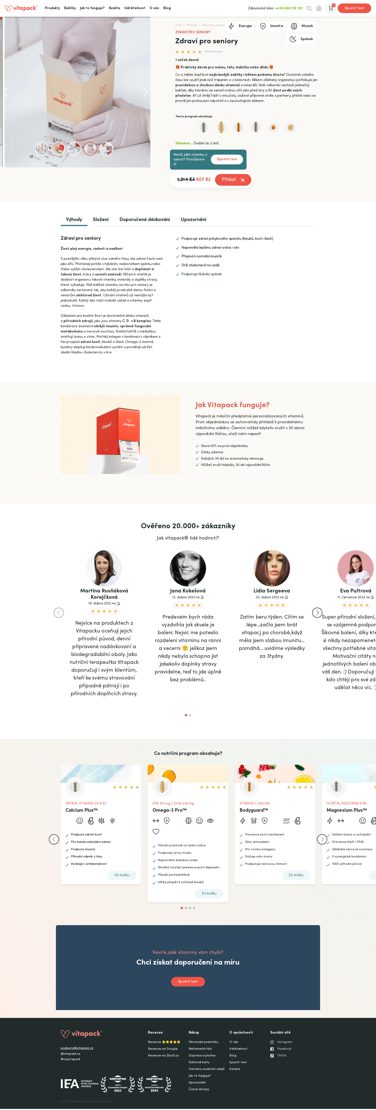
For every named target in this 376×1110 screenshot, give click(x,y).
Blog (232, 1055)
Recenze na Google (163, 1049)
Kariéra (234, 1069)
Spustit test (354, 8)
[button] (309, 8)
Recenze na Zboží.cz (163, 1055)
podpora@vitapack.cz (77, 1048)
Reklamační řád (200, 1049)
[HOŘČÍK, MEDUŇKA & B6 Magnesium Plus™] (256, 127)
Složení (101, 220)
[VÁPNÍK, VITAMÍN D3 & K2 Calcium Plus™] (203, 127)
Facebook (284, 1049)
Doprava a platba (202, 1055)
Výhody (74, 220)
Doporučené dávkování (144, 220)
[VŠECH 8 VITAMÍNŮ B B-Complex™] (273, 127)
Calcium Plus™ (81, 810)
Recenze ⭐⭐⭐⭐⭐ (164, 1042)
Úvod (178, 25)
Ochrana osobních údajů (207, 1069)
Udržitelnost (238, 1049)
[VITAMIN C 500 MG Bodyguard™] (238, 127)
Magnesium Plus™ (347, 810)
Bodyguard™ (254, 810)
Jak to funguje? (200, 1076)
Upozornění (193, 220)
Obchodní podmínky (203, 1042)
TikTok (282, 1055)
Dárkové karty (199, 1062)
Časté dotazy (199, 1089)
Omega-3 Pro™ (170, 810)
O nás (233, 1042)
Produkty (191, 25)
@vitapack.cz (70, 1054)
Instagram (285, 1042)
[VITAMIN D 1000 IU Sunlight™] (290, 127)
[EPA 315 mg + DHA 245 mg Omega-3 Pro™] (221, 127)
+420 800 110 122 (289, 8)
